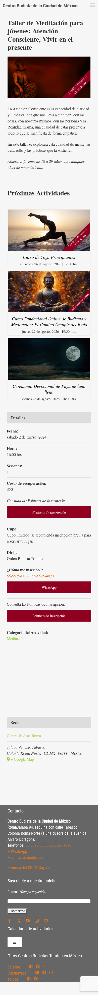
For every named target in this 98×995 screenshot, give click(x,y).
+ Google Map (22, 759)
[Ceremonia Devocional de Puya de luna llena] (49, 341)
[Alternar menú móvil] (92, 5)
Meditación (16, 638)
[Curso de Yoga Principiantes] (49, 212)
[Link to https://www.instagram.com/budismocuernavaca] (51, 973)
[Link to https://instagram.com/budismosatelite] (44, 966)
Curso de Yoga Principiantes (49, 257)
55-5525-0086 (18, 575)
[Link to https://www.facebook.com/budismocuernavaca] (44, 973)
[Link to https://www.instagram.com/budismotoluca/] (42, 979)
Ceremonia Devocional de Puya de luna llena (49, 389)
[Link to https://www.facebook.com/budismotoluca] (36, 979)
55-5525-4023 (42, 575)
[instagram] (37, 921)
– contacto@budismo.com (29, 857)
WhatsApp (49, 587)
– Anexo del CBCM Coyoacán (31, 867)
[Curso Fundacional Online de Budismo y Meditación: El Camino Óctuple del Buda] (49, 273)
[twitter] (19, 921)
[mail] (46, 921)
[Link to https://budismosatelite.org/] (31, 966)
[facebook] (10, 921)
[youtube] (28, 921)
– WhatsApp (17, 851)
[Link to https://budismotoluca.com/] (29, 979)
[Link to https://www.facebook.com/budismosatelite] (38, 966)
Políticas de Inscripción (49, 512)
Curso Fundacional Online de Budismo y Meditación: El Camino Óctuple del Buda (49, 321)
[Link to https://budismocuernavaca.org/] (37, 973)
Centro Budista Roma (24, 735)
